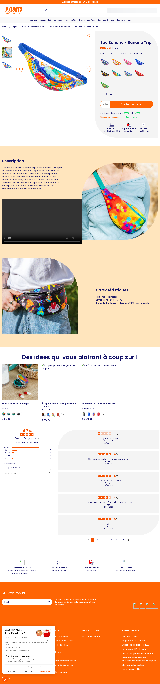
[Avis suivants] (129, 540)
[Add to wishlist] (89, 36)
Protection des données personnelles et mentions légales (139, 659)
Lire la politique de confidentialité (17, 651)
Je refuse (11, 671)
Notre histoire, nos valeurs (55, 636)
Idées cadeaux (55, 20)
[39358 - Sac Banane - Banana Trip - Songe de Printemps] (105, 85)
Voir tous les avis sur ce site (27, 442)
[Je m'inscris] (49, 602)
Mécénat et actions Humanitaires (59, 660)
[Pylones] (14, 10)
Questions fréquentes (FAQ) (136, 644)
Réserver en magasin (109, 117)
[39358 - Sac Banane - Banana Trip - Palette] (116, 73)
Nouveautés (70, 20)
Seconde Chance (106, 20)
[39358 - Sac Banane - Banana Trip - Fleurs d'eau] (105, 62)
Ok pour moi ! (46, 671)
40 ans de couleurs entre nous (57, 640)
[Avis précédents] (88, 539)
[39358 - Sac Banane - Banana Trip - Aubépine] (128, 62)
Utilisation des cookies (133, 665)
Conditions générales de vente (137, 653)
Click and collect (130, 636)
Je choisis (29, 671)
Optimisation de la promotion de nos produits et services (27, 659)
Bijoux (82, 20)
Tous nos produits (37, 20)
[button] (5, 680)
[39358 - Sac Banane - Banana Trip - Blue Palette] (139, 62)
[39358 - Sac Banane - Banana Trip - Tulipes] (116, 62)
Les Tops (91, 20)
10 (124, 539)
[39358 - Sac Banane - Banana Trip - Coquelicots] (139, 73)
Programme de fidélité (133, 640)
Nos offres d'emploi (92, 636)
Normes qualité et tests (134, 649)
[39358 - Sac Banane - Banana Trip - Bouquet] (128, 73)
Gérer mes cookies (131, 669)
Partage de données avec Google (19, 661)
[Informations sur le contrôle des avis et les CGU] (39, 438)
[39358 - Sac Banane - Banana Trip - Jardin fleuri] (105, 73)
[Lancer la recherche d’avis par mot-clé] (49, 473)
